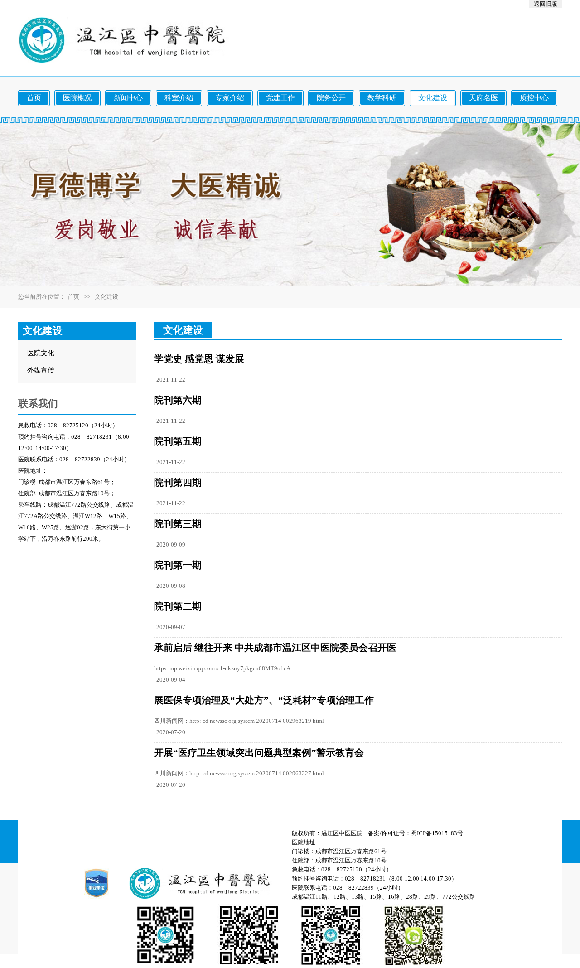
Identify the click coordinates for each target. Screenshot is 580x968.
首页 (73, 296)
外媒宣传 (40, 370)
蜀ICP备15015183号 (437, 833)
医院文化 (40, 353)
